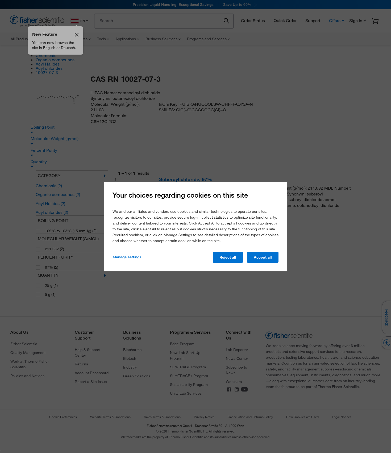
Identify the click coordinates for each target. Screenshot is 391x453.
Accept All (263, 257)
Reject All (227, 257)
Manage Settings (127, 257)
